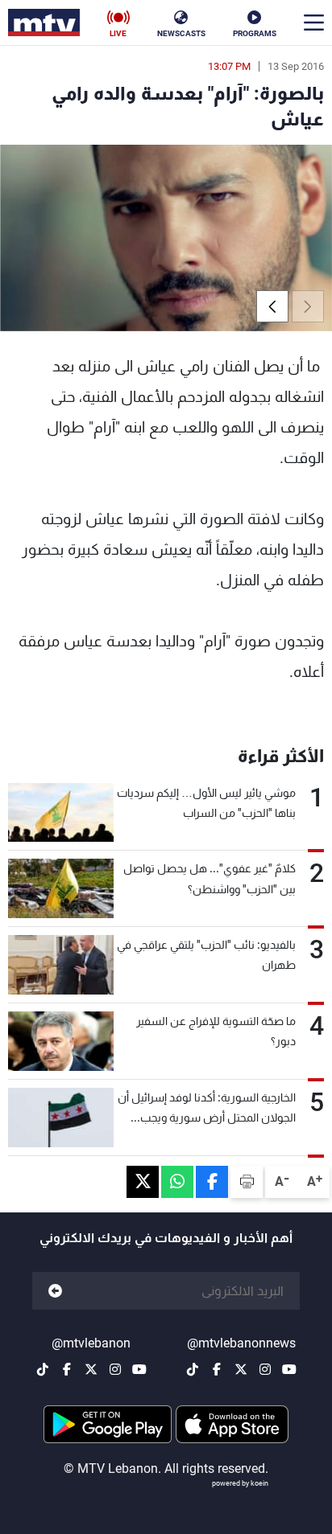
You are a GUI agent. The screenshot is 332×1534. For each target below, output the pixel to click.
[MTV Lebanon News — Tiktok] (193, 1369)
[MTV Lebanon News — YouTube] (289, 1369)
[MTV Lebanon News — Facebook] (217, 1369)
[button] (272, 306)
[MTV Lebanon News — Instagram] (265, 1369)
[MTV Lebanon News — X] (241, 1369)
